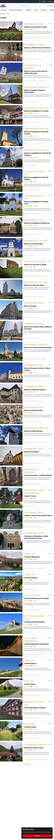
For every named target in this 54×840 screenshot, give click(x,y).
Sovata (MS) (41, 490)
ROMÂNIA (28, 10)
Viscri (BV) (41, 195)
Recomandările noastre (15, 10)
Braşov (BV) (41, 386)
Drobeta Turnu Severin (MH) (34, 595)
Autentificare (50, 5)
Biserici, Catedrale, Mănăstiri (31, 44)
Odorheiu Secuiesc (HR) (29, 472)
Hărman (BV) (41, 171)
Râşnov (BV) (27, 660)
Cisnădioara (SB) (42, 261)
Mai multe (27, 764)
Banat (36, 10)
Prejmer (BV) (41, 701)
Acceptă (37, 836)
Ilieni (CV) (45, 240)
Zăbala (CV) (45, 282)
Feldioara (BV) (27, 574)
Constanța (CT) (42, 44)
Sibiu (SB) (41, 365)
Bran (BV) (41, 512)
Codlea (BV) (41, 323)
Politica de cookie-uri (46, 832)
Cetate (40, 65)
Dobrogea (44, 10)
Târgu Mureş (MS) (32, 638)
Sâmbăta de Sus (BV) (43, 744)
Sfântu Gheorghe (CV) (29, 68)
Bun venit (3, 10)
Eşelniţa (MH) (41, 87)
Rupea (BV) (27, 681)
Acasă (3, 13)
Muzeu (47, 87)
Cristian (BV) (41, 128)
